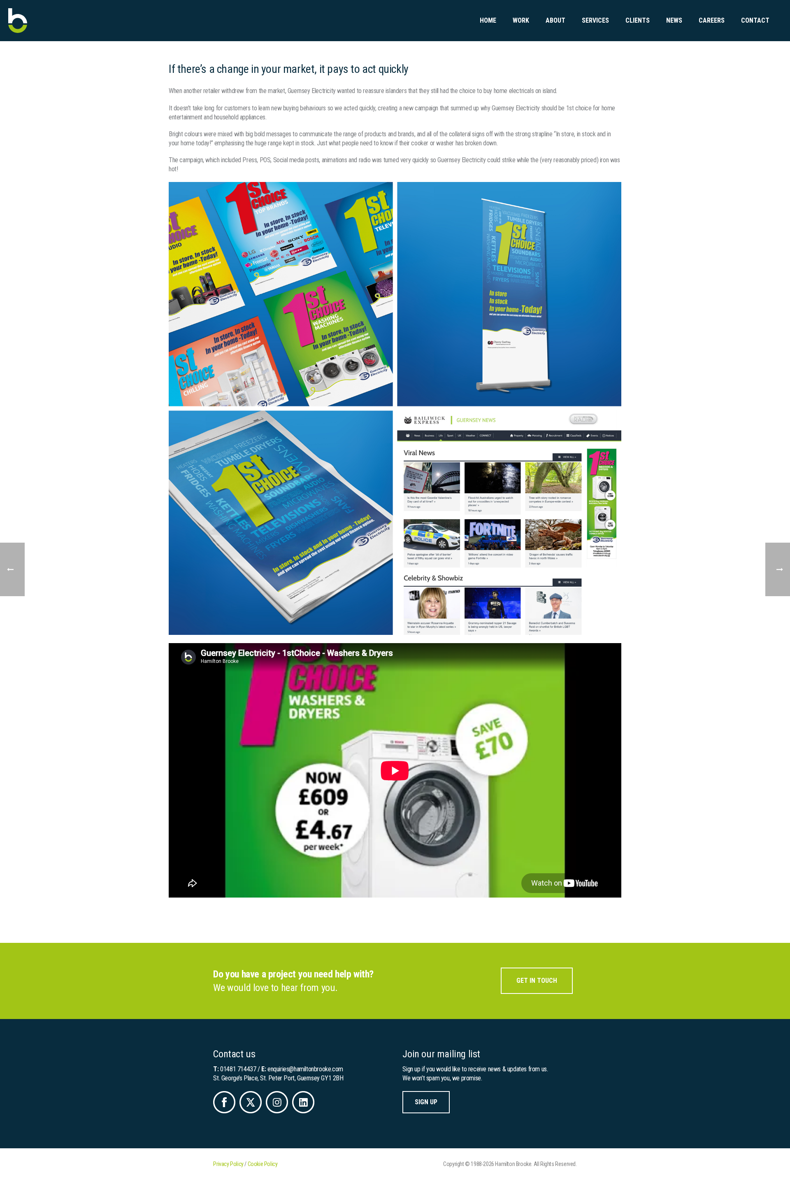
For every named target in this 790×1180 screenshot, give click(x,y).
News (674, 20)
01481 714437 (238, 1069)
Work (521, 20)
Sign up (426, 1102)
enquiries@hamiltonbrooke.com (305, 1069)
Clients (637, 20)
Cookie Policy (263, 1164)
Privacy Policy (228, 1164)
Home (488, 20)
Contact (755, 20)
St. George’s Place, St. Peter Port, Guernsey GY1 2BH (278, 1078)
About (555, 20)
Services (595, 20)
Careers (712, 20)
